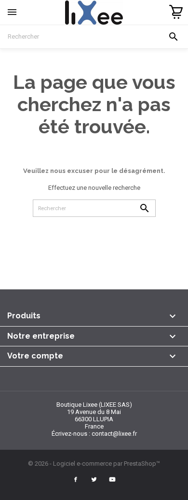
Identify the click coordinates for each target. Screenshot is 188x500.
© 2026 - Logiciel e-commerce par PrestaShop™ (94, 463)
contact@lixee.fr (114, 433)
